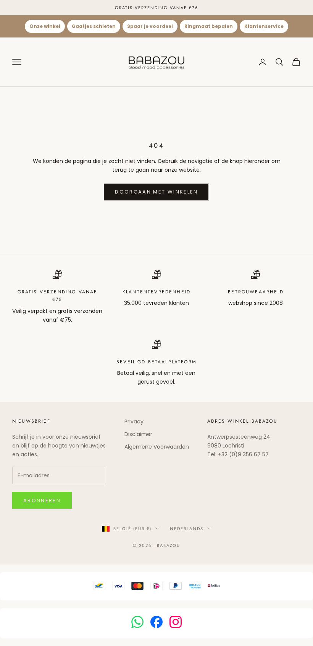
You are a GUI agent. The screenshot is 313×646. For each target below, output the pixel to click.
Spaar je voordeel (150, 26)
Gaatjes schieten (94, 26)
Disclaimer (138, 434)
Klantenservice (264, 26)
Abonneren (42, 500)
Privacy (134, 421)
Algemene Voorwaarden (156, 447)
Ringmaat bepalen (208, 26)
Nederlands (186, 529)
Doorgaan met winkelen (156, 191)
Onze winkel (44, 26)
